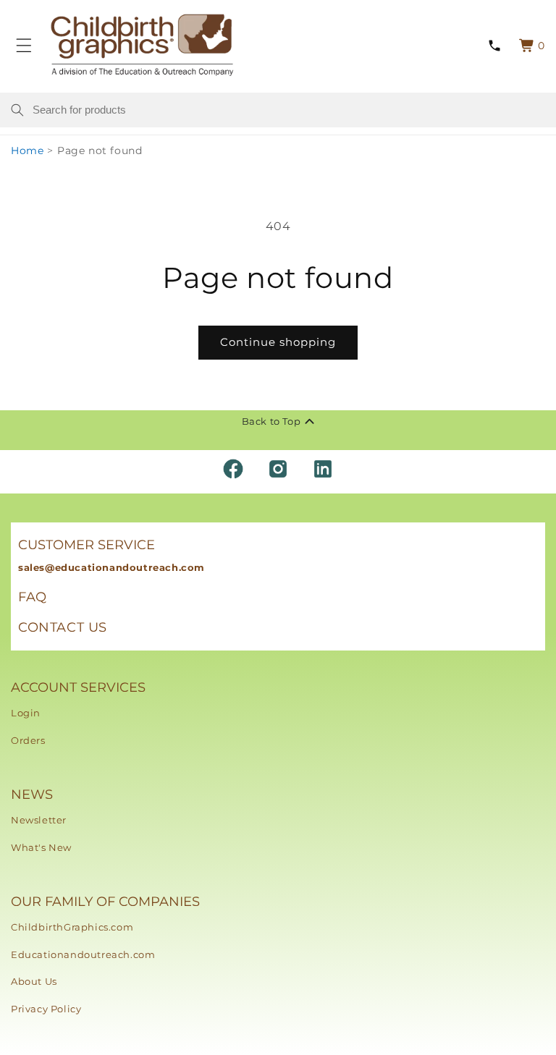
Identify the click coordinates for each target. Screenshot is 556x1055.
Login (26, 713)
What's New (41, 847)
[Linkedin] (322, 468)
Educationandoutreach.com (83, 954)
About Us (34, 981)
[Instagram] (278, 468)
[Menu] (24, 45)
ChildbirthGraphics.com (72, 927)
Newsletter (39, 820)
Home (27, 150)
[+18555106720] (494, 45)
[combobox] (289, 110)
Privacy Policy (46, 1008)
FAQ (32, 597)
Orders (28, 740)
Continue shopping (278, 342)
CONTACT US (62, 627)
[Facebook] (233, 468)
